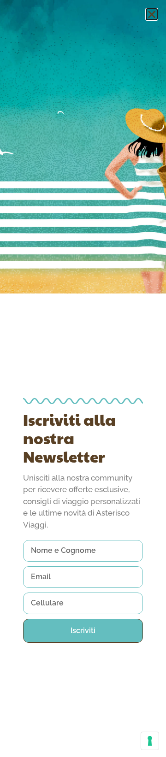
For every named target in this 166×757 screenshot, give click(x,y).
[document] (83, 378)
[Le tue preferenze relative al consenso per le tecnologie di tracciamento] (150, 741)
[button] (152, 14)
